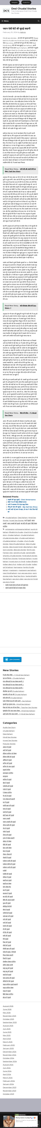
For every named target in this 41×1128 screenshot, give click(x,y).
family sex (31, 550)
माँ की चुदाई (6, 929)
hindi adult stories (29, 556)
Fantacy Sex (8, 553)
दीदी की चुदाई (7, 845)
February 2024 (9, 1081)
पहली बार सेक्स (7, 884)
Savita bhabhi (31, 576)
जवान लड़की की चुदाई (13, 523)
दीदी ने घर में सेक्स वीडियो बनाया (17, 502)
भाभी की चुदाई (7, 923)
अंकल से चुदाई (7, 747)
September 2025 (10, 1022)
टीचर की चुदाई (7, 835)
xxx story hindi (8, 582)
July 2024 (7, 1068)
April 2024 (7, 1074)
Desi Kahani (23, 518)
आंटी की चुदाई (7, 750)
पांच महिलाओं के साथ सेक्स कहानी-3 (13, 681)
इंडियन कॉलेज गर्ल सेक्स (9, 753)
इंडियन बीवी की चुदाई (9, 757)
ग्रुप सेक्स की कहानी (9, 799)
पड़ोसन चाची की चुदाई (9, 861)
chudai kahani (11, 518)
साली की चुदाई (7, 975)
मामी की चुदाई (7, 936)
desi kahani (28, 547)
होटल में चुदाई (7, 997)
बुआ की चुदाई (6, 903)
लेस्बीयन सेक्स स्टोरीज (9, 962)
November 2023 (9, 1091)
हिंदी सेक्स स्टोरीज (8, 994)
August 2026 (8, 1006)
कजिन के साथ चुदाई (8, 766)
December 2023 (9, 1087)
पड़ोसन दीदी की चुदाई (9, 864)
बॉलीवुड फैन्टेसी (7, 906)
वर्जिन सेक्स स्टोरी (8, 965)
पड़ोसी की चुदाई (7, 874)
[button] (38, 21)
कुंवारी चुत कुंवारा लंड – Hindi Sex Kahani (16, 704)
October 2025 (8, 1019)
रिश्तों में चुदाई (7, 958)
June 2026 (7, 1009)
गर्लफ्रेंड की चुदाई (8, 786)
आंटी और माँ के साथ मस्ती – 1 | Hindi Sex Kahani (19, 714)
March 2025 (7, 1042)
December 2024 (9, 1052)
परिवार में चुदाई (7, 877)
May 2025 (6, 1035)
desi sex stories (20, 550)
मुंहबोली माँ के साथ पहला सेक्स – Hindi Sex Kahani (19, 711)
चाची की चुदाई (7, 812)
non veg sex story (25, 573)
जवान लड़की (6, 819)
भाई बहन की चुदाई (8, 916)
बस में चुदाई (6, 890)
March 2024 (7, 1078)
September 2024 (10, 1061)
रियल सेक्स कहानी (8, 955)
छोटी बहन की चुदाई (8, 815)
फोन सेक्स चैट (7, 887)
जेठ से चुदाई (6, 828)
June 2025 (7, 1032)
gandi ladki (30, 553)
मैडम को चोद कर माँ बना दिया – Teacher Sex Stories (20, 707)
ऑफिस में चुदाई (7, 760)
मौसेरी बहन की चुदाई (8, 949)
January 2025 (8, 1048)
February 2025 (9, 1045)
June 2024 (7, 1071)
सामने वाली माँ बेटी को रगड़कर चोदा (15, 588)
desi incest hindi (16, 547)
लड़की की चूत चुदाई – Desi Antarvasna (22, 500)
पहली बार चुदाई (7, 880)
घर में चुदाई (27, 520)
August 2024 (8, 1065)
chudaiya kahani (9, 541)
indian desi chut (9, 564)
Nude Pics (26, 2)
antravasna (9, 529)
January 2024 (8, 1084)
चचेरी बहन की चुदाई (8, 805)
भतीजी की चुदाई (7, 913)
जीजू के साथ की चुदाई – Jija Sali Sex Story (22, 507)
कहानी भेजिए (6, 770)
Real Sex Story (19, 576)
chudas (20, 541)
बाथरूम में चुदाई (7, 893)
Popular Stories (9, 744)
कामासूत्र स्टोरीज (8, 773)
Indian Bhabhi (32, 561)
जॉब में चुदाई (6, 832)
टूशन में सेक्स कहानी (8, 838)
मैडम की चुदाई (7, 942)
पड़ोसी (4, 871)
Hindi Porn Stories (10, 559)
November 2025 (9, 1016)
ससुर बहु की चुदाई (8, 968)
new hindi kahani (10, 573)
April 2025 (7, 1039)
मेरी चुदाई (5, 939)
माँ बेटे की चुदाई (7, 932)
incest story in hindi (17, 561)
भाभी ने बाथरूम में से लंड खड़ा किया (18, 504)
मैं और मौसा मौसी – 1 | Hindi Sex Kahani (16, 675)
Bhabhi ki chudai (16, 532)
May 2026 (7, 1013)
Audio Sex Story (9, 727)
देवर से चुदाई (6, 851)
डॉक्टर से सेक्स (7, 841)
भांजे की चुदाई (7, 919)
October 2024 (8, 1058)
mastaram (13, 570)
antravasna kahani (22, 529)
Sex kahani (7, 579)
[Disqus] (20, 619)
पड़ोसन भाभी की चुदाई (9, 867)
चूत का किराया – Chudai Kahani (14, 678)
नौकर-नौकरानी (7, 854)
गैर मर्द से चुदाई (7, 796)
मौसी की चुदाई (7, 945)
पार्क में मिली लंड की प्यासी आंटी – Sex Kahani (17, 701)
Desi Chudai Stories (23, 8)
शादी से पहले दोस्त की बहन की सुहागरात (16, 585)
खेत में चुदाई (6, 783)
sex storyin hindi (31, 579)
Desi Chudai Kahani (17, 544)
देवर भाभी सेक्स (7, 848)
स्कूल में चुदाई (7, 991)
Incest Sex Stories (16, 520)
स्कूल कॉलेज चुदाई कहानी (10, 984)
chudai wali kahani (26, 538)
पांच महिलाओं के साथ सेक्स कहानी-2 (13, 685)
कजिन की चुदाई (7, 763)
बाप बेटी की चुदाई (26, 523)
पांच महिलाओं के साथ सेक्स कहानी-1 (13, 688)
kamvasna (18, 567)
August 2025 (8, 1026)
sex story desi (17, 579)
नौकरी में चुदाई (7, 858)
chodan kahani (14, 535)
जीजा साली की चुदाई (9, 825)
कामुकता (5, 776)
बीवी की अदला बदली (8, 900)
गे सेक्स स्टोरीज (7, 792)
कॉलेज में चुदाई (7, 779)
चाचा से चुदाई (7, 809)
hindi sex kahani (25, 559)
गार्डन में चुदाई (7, 789)
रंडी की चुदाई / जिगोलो (9, 952)
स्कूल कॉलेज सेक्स (8, 988)
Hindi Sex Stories (9, 737)
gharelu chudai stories (12, 556)
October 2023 (8, 1094)
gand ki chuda (19, 553)
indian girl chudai (24, 564)
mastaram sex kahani (27, 570)
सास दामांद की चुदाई (8, 978)
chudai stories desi (10, 538)
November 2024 (9, 1055)
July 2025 (6, 1029)
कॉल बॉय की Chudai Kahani (12, 698)
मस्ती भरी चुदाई (7, 926)
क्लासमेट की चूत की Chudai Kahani (15, 694)
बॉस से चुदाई (6, 910)
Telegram (14, 2)
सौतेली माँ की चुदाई (8, 981)
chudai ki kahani (27, 535)
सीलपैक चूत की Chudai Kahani (13, 691)
